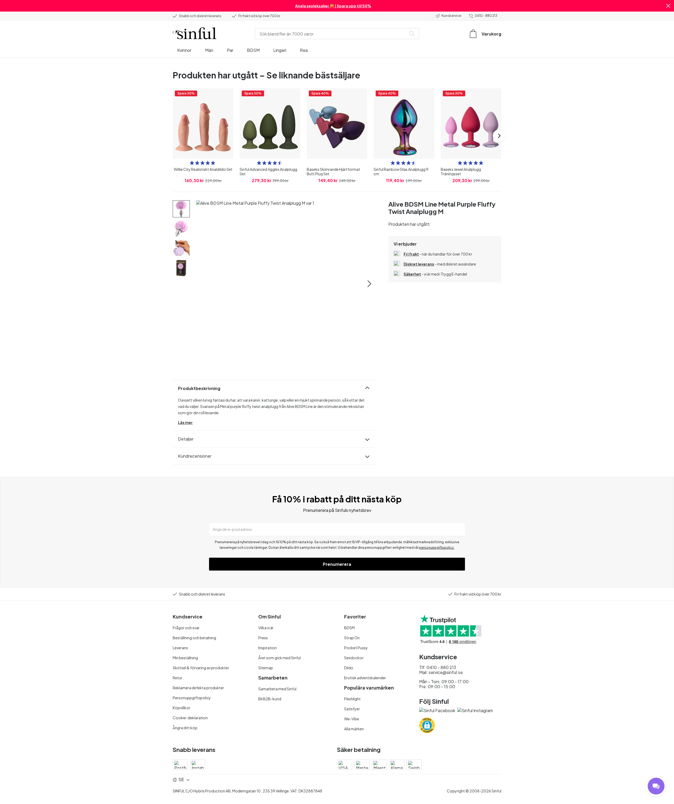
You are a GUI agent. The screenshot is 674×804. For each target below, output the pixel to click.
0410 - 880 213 (486, 16)
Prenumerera (337, 564)
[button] (668, 6)
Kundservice (451, 16)
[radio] (192, 163)
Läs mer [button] (185, 422)
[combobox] (332, 33)
